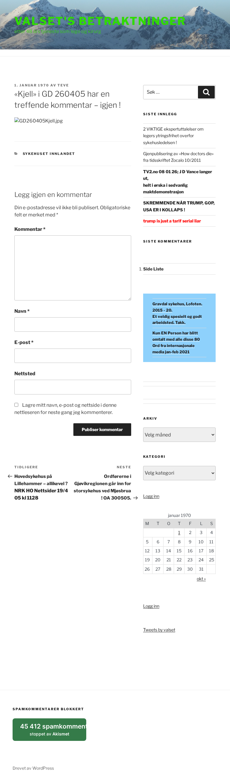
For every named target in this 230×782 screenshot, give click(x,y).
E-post (24, 342)
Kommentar (30, 229)
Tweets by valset (159, 629)
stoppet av (53, 732)
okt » (201, 578)
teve (63, 85)
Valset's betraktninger (100, 21)
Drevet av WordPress (33, 768)
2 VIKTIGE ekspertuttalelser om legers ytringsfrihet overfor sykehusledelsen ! (173, 135)
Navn (22, 311)
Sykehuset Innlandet (49, 154)
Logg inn (151, 496)
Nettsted (24, 373)
